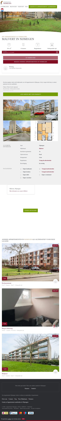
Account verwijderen (35, 408)
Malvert (41, 148)
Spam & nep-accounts (25, 408)
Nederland (29, 406)
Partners (31, 399)
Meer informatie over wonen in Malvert (18, 191)
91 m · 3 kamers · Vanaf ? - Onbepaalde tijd (12, 375)
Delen (55, 245)
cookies (9, 419)
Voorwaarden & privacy (7, 408)
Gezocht (21, 6)
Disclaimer (16, 408)
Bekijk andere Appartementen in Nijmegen (30, 62)
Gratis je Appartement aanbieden (43, 7)
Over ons (4, 399)
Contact (11, 399)
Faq (15, 399)
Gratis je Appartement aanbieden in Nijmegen (15, 402)
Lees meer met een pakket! (30, 94)
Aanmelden (5, 6)
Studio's (33, 388)
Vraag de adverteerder (45, 160)
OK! (23, 419)
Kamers (27, 388)
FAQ (26, 6)
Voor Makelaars (22, 399)
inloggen (13, 6)
